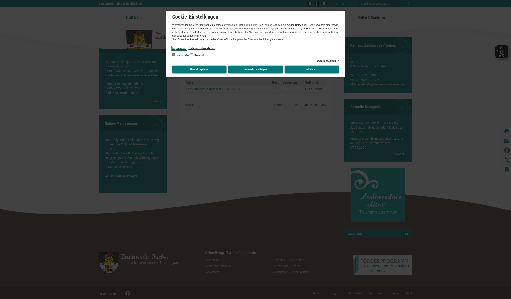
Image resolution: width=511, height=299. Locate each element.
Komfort (199, 55)
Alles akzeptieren (199, 69)
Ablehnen (311, 69)
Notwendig (182, 55)
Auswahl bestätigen (255, 69)
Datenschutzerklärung (202, 48)
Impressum (179, 48)
